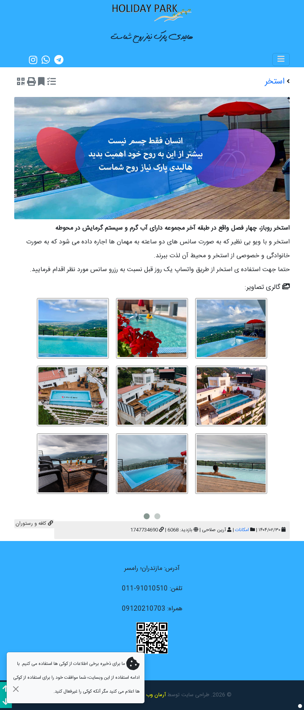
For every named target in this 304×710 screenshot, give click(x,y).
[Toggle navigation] (281, 59)
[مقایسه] (51, 83)
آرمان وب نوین (150, 695)
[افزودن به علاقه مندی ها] (41, 83)
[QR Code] (21, 83)
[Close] (15, 689)
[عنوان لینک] (152, 12)
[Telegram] (59, 60)
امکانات (242, 530)
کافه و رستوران (31, 523)
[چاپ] (31, 83)
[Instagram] (33, 60)
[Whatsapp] (45, 60)
